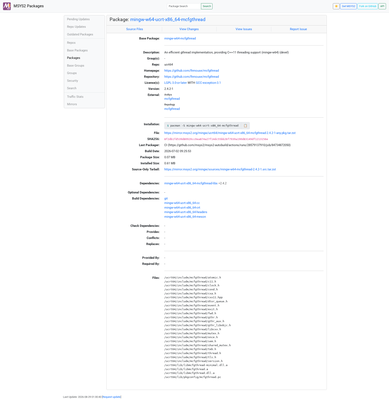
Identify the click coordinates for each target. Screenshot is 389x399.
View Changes (189, 29)
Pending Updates (78, 19)
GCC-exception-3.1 (208, 83)
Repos (71, 43)
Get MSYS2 (348, 6)
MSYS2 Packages (28, 6)
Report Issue (298, 29)
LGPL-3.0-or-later (175, 83)
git (166, 198)
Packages (73, 58)
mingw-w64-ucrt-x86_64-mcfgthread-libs (191, 183)
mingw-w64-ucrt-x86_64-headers (185, 212)
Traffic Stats (75, 97)
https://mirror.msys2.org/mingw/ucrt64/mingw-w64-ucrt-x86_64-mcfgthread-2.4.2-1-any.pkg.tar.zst (230, 133)
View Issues (244, 29)
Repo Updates (76, 27)
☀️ (336, 6)
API (382, 6)
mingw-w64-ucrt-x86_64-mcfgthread (167, 19)
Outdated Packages (80, 34)
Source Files (134, 29)
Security (72, 81)
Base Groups (75, 65)
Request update (112, 396)
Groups (72, 73)
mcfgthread (172, 99)
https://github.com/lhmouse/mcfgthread (191, 70)
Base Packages (77, 50)
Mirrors (72, 104)
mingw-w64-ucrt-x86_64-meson (185, 217)
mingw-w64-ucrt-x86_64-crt (182, 207)
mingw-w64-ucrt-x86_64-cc (182, 203)
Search (207, 6)
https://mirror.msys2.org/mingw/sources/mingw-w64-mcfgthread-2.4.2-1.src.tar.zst (220, 169)
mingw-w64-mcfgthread (180, 38)
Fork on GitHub (367, 6)
